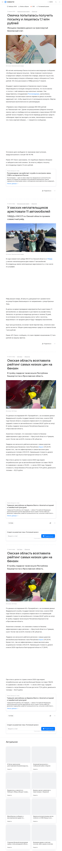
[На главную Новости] (10, 2)
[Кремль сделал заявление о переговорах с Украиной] (44, 785)
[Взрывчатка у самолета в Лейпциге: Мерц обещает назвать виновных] (18, 785)
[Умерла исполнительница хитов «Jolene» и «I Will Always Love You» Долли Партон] (44, 811)
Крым (41, 447)
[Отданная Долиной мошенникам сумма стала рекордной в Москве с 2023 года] (18, 837)
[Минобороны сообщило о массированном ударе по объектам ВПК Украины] (18, 811)
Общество (34, 11)
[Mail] (5, 2)
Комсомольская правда (23, 11)
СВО (33, 6)
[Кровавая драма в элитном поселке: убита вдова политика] (44, 837)
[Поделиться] (50, 523)
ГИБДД (49, 259)
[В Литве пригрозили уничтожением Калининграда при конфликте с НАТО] (18, 758)
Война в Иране (24, 6)
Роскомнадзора (33, 94)
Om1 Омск (19, 356)
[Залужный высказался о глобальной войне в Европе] (44, 758)
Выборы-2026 (13, 6)
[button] (31, 49)
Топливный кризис (43, 6)
